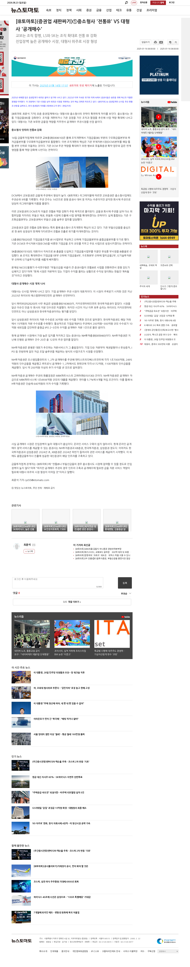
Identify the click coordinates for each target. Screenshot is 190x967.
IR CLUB (95, 951)
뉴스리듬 (145, 102)
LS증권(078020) (21, 239)
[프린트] (155, 42)
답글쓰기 (146, 42)
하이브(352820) (26, 304)
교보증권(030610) (53, 138)
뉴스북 (30, 551)
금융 (99, 10)
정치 (58, 10)
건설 (139, 10)
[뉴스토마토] (25, 10)
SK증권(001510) (21, 251)
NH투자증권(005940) (94, 335)
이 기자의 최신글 (81, 545)
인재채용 (54, 951)
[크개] (170, 42)
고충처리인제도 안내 (111, 951)
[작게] (175, 42)
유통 (129, 10)
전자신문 (143, 2)
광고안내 (65, 951)
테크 (119, 10)
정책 (68, 10)
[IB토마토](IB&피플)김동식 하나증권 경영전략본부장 (98, 549)
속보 (48, 10)
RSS (142, 951)
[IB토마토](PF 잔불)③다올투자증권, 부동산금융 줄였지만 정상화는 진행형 (107, 558)
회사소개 (43, 951)
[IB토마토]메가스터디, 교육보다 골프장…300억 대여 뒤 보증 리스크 (105, 552)
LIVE (134, 3)
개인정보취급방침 (80, 951)
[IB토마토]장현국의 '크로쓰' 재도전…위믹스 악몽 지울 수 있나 (102, 555)
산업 (109, 10)
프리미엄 (151, 10)
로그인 (171, 2)
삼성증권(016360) (61, 304)
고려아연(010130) (84, 376)
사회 (79, 10)
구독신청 (151, 951)
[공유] (161, 42)
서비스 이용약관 (130, 951)
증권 (89, 10)
